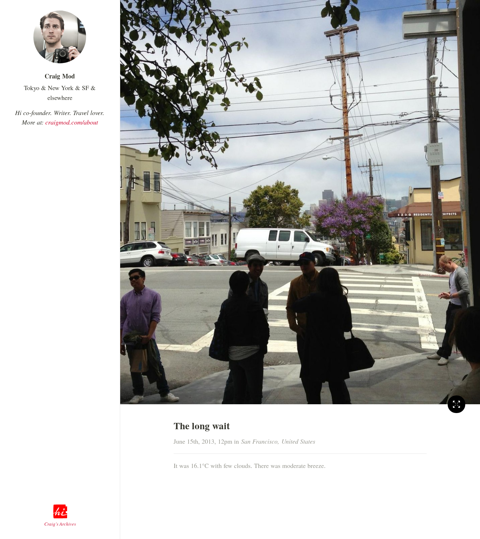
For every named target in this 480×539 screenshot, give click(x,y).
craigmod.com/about (71, 122)
